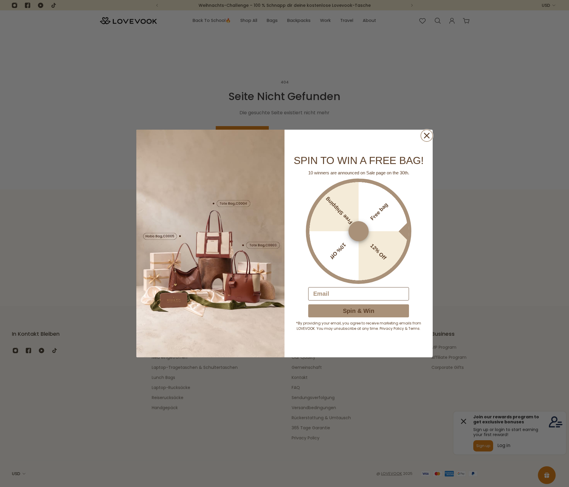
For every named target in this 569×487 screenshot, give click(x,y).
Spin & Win (358, 311)
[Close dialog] (427, 136)
